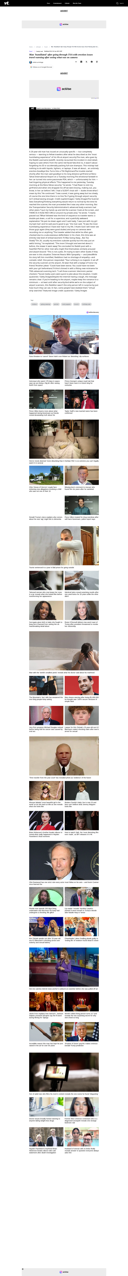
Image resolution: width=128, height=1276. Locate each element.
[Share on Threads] (97, 62)
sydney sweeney (45, 304)
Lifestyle (67, 3)
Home (31, 47)
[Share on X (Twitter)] (86, 62)
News (48, 3)
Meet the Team (77, 3)
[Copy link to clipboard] (76, 62)
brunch (76, 304)
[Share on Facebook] (92, 62)
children (34, 304)
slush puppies (66, 304)
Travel (46, 47)
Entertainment (57, 3)
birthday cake (86, 304)
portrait (56, 304)
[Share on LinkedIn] (81, 62)
